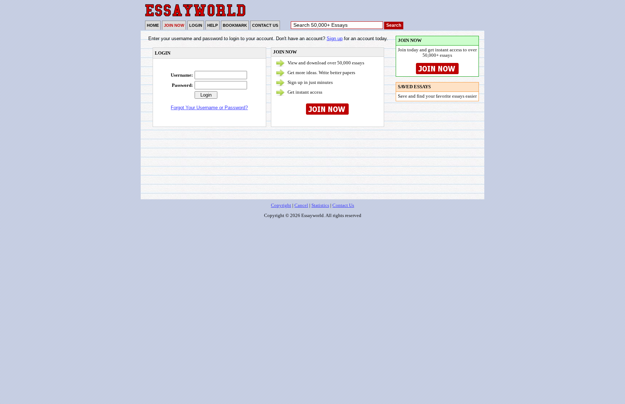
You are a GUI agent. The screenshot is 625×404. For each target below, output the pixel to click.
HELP (212, 25)
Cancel (301, 205)
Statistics (320, 205)
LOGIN (195, 25)
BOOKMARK (235, 25)
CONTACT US (265, 25)
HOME (153, 25)
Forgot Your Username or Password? (209, 107)
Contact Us (343, 205)
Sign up (335, 38)
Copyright (281, 205)
